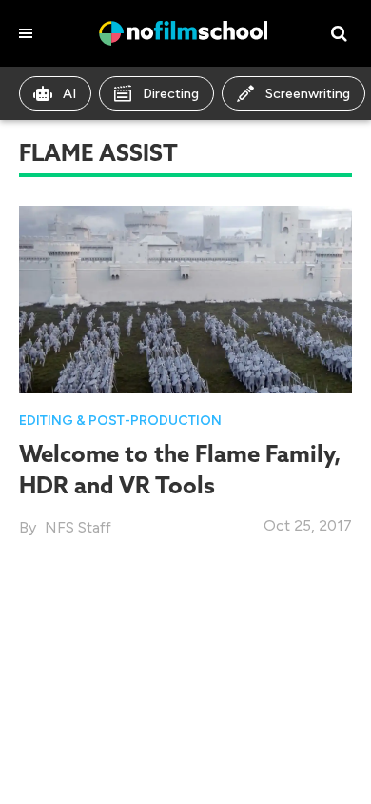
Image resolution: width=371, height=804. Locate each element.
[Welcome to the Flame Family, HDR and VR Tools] (185, 298)
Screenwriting (307, 94)
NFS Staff (78, 527)
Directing (171, 94)
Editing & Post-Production (120, 420)
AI (69, 94)
